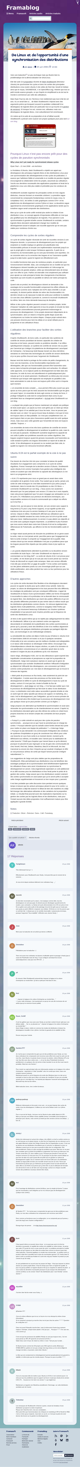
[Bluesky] (61, 1441)
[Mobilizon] (56, 1441)
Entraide (40, 1435)
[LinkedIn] (67, 1441)
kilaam (18, 1370)
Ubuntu (32, 829)
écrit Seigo (29, 686)
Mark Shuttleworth (49, 82)
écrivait (47, 398)
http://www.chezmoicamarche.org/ (46, 1225)
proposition (28, 82)
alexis (30, 67)
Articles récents (34, 837)
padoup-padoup (22, 1099)
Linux (10, 829)
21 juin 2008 (66, 1205)
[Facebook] (56, 1445)
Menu (11, 13)
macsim (19, 895)
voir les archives (63, 1462)
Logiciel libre (22, 826)
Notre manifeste (11, 1437)
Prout (8, 1445)
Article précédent (17, 820)
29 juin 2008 (66, 1400)
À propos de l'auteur (17, 838)
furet (17, 1238)
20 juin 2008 (66, 864)
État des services (11, 1443)
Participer (25, 1439)
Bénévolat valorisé (27, 1441)
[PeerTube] (67, 1437)
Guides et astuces (43, 1437)
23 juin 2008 (66, 1370)
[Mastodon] (61, 1437)
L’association (10, 1435)
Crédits (40, 1443)
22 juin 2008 (66, 1286)
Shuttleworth (17, 829)
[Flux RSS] (56, 1437)
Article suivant (64, 820)
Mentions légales (43, 1439)
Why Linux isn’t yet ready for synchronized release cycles (34, 162)
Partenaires (25, 1443)
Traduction (25, 829)
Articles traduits (52, 13)
